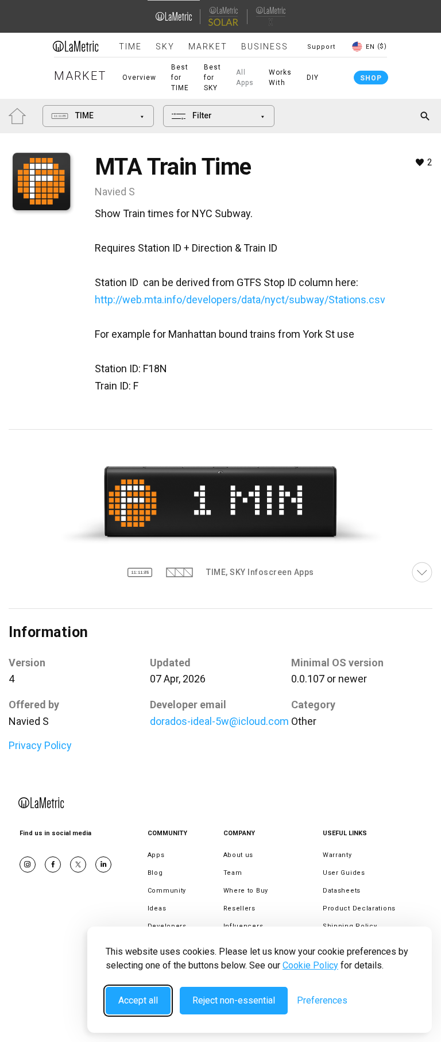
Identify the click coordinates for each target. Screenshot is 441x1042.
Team (232, 873)
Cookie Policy (310, 965)
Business (264, 46)
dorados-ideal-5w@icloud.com (219, 721)
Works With (280, 77)
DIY (313, 78)
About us (238, 855)
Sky (165, 46)
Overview (139, 78)
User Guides (344, 873)
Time (130, 46)
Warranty (337, 855)
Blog (155, 873)
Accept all (138, 1000)
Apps (156, 855)
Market (207, 46)
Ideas (157, 908)
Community (167, 890)
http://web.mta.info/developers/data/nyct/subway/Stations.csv (240, 300)
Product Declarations (359, 908)
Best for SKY (212, 77)
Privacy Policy (40, 745)
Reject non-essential (233, 1000)
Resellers (239, 908)
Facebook (53, 864)
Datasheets (342, 890)
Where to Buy (245, 890)
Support (321, 47)
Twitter (78, 864)
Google (103, 864)
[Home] (76, 46)
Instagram (28, 864)
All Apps (245, 77)
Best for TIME (180, 77)
